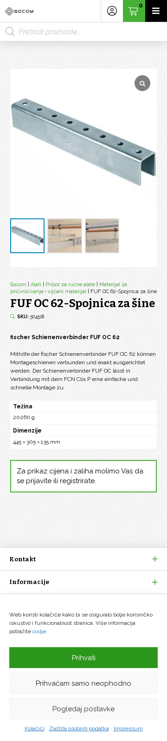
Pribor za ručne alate (70, 285)
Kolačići (35, 728)
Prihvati (84, 658)
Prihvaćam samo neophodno (83, 683)
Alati (36, 285)
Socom (18, 285)
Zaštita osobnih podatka (79, 728)
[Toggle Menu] (156, 11)
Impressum (128, 728)
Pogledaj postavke (83, 709)
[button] (83, 559)
